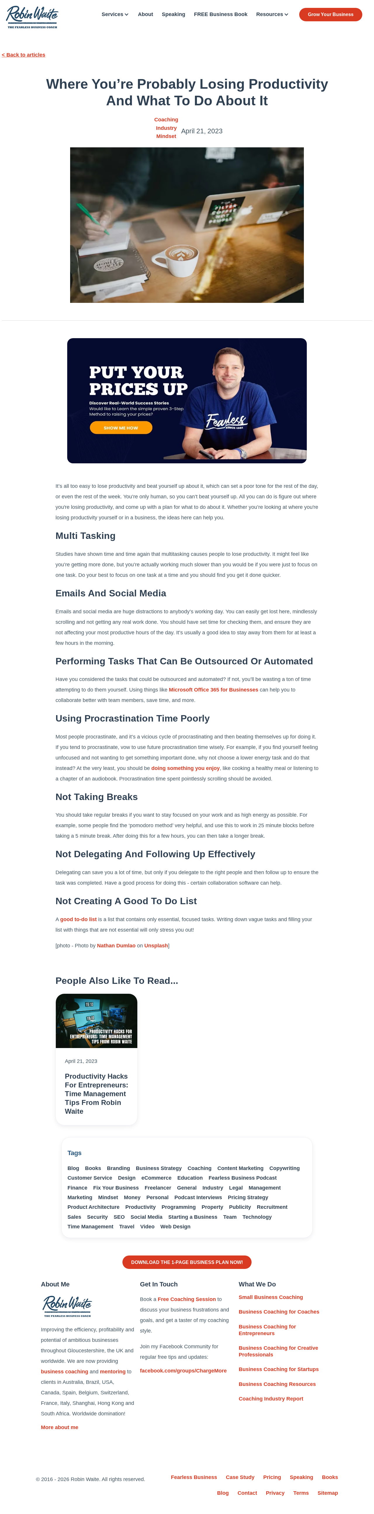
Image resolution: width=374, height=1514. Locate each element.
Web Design (175, 1227)
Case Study (240, 1477)
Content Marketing (240, 1168)
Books (93, 1168)
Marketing (79, 1197)
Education (190, 1178)
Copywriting (284, 1168)
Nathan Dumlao (116, 946)
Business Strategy (159, 1168)
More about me (59, 1427)
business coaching (64, 1372)
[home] (32, 17)
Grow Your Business (331, 14)
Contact (247, 1493)
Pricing (272, 1477)
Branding (118, 1168)
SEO (119, 1217)
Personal (157, 1197)
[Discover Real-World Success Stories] (187, 400)
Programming (179, 1207)
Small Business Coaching (271, 1297)
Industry (166, 128)
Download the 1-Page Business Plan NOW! (187, 1262)
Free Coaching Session (187, 1299)
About (145, 14)
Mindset (166, 136)
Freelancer (158, 1188)
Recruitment (272, 1207)
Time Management (90, 1227)
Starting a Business (192, 1217)
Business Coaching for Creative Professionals (278, 1351)
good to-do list (78, 919)
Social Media (146, 1217)
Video (147, 1227)
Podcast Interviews (198, 1197)
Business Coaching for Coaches (279, 1312)
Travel (126, 1227)
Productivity (140, 1207)
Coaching (166, 120)
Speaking (173, 14)
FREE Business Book (220, 14)
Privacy (275, 1493)
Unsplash (156, 946)
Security (97, 1217)
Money (132, 1197)
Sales (74, 1217)
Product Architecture (93, 1207)
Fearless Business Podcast (243, 1178)
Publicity (240, 1207)
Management (265, 1188)
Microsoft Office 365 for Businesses (213, 690)
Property (212, 1207)
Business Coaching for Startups (279, 1369)
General (187, 1188)
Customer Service (89, 1178)
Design (127, 1178)
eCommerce (156, 1178)
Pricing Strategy (248, 1197)
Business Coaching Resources (277, 1384)
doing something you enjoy (185, 768)
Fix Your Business (116, 1188)
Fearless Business (194, 1477)
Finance (77, 1188)
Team (230, 1217)
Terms (301, 1493)
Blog (73, 1168)
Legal (236, 1188)
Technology (257, 1217)
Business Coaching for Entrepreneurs (267, 1330)
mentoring (113, 1372)
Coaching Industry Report (271, 1399)
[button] (115, 14)
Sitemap (328, 1493)
